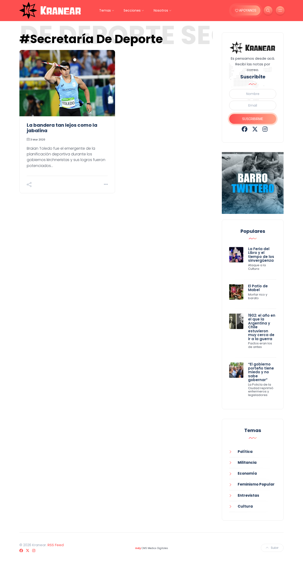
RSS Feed (56, 544)
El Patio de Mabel (258, 288)
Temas (105, 10)
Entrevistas (248, 495)
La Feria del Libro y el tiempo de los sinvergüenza (261, 254)
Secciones (132, 10)
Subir (275, 547)
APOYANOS (247, 10)
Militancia (247, 462)
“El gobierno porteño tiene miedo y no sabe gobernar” (261, 372)
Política (245, 451)
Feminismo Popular (256, 484)
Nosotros (161, 10)
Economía (247, 473)
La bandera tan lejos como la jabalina (62, 128)
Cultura (245, 506)
